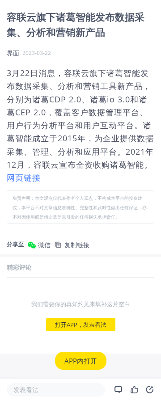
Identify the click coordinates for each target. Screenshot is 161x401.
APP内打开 (80, 360)
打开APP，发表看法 (80, 325)
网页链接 (24, 177)
